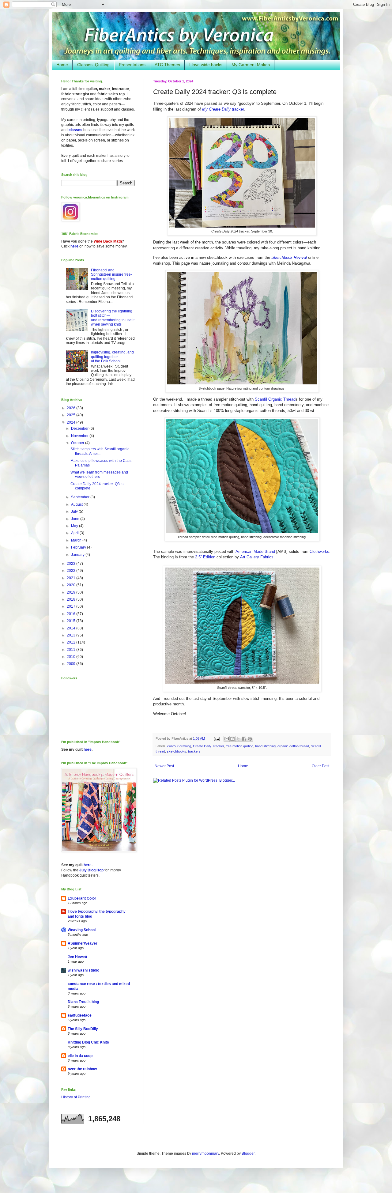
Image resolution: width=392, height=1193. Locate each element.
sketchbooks (176, 751)
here (74, 246)
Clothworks (319, 551)
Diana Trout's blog (83, 1002)
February (79, 547)
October (78, 443)
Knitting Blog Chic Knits (88, 1042)
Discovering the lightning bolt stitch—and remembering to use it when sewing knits (112, 318)
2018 (71, 599)
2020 (71, 585)
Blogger (248, 1153)
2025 (71, 415)
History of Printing (76, 1097)
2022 (71, 570)
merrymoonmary (205, 1153)
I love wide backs (205, 64)
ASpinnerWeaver (82, 943)
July (75, 511)
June (75, 519)
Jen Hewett (77, 957)
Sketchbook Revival (289, 257)
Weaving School (82, 930)
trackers (194, 751)
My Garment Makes (251, 64)
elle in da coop (80, 1056)
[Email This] (227, 739)
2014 (71, 628)
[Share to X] (238, 739)
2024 (71, 422)
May (75, 526)
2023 (71, 563)
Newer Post (164, 766)
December (80, 428)
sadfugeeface (80, 1015)
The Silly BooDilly (83, 1029)
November (80, 436)
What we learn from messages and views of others (99, 474)
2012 (71, 642)
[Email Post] (217, 738)
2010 (71, 657)
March (76, 540)
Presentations (132, 64)
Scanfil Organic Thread (275, 399)
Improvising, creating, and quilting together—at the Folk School (112, 356)
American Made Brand (255, 551)
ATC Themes (167, 64)
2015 (71, 621)
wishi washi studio (83, 970)
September (80, 497)
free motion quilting (239, 746)
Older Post (320, 766)
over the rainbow (82, 1069)
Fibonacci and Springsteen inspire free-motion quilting (111, 274)
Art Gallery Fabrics (256, 557)
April (75, 533)
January (78, 555)
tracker (223, 109)
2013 (71, 635)
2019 (71, 592)
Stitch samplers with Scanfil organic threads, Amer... (99, 451)
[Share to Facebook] (244, 739)
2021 (71, 578)
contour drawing (179, 746)
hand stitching (265, 746)
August (77, 504)
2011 (71, 649)
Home (62, 64)
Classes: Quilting (93, 64)
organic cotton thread (293, 746)
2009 (71, 664)
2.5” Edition (205, 557)
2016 (71, 614)
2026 (71, 408)
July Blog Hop (91, 870)
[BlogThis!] (232, 739)
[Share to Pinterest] (250, 739)
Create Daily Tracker (208, 746)
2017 (71, 606)
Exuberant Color (82, 898)
